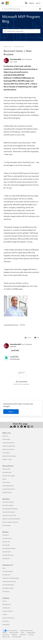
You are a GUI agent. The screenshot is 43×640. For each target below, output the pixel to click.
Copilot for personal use (9, 449)
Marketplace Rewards (8, 588)
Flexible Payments (7, 492)
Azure (4, 568)
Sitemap (5, 632)
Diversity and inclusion (8, 618)
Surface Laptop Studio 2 (9, 442)
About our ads (6, 636)
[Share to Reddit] (21, 426)
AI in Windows (6, 452)
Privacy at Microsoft (8, 611)
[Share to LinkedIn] (11, 426)
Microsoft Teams (7, 552)
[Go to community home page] (7, 3)
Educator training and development (11, 519)
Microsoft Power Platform (9, 548)
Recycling (31, 634)
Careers (4, 601)
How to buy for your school (9, 515)
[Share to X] (18, 426)
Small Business (6, 558)
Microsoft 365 (6, 545)
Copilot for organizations (9, 446)
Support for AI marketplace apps (11, 578)
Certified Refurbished (8, 485)
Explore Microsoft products (9, 456)
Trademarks (14, 634)
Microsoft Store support (9, 475)
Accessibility (6, 621)
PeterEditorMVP (15, 59)
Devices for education (8, 505)
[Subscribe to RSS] (28, 426)
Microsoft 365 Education (9, 512)
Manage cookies (31, 632)
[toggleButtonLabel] (40, 8)
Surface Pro (5, 436)
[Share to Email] (32, 426)
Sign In (38, 3)
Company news (6, 608)
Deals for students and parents (10, 522)
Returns (4, 479)
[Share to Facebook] (15, 426)
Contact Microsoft (13, 632)
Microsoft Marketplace (8, 585)
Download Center (7, 472)
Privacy (22, 632)
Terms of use (6, 634)
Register (31, 3)
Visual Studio (6, 591)
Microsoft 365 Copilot (8, 555)
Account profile (6, 469)
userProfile (15, 350)
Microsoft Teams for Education (10, 508)
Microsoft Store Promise (9, 489)
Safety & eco (23, 634)
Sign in (10, 411)
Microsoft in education (8, 502)
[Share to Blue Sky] (25, 426)
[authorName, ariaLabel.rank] (6, 60)
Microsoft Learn (6, 575)
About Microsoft (7, 604)
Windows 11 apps (7, 459)
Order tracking (6, 482)
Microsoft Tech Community (9, 581)
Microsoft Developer (8, 571)
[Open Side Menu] (3, 3)
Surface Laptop (6, 439)
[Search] (26, 3)
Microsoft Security (7, 538)
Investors (5, 614)
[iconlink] (6, 357)
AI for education (7, 525)
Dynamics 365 (6, 541)
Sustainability (6, 624)
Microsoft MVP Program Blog (12, 9)
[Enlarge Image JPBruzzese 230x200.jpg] (16, 305)
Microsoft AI (6, 535)
